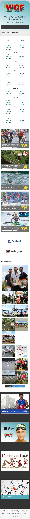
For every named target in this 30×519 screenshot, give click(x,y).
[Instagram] (26, 289)
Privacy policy (16, 516)
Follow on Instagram (19, 386)
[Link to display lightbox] (15, 278)
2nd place (8, 47)
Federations (12, 514)
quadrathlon (14, 266)
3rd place (8, 49)
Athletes (7, 514)
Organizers (18, 514)
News (3, 513)
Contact (23, 514)
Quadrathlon (7, 513)
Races (21, 513)
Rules (25, 513)
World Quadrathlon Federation (15, 18)
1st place (8, 45)
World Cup (17, 513)
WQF (12, 513)
